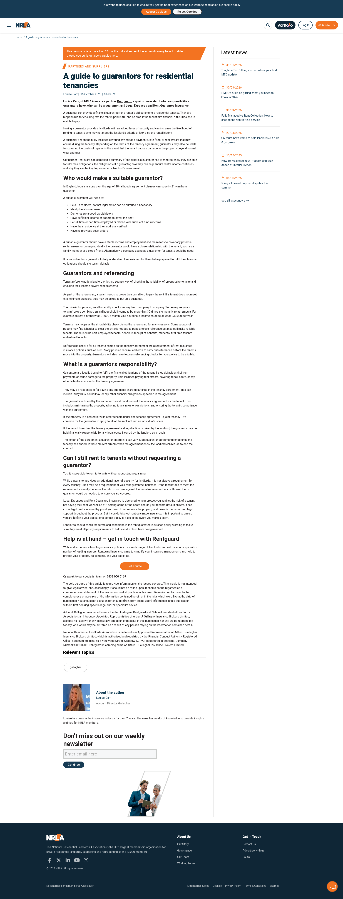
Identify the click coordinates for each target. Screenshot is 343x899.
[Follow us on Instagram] (86, 860)
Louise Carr (103, 697)
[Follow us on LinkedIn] (68, 860)
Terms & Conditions (255, 885)
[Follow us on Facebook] (49, 860)
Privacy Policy (233, 885)
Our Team (183, 857)
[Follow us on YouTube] (77, 860)
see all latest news (233, 200)
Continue (74, 764)
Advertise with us (253, 850)
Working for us (186, 863)
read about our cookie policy (222, 5)
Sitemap (274, 885)
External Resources (198, 885)
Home (19, 37)
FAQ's (246, 857)
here (114, 55)
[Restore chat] (332, 886)
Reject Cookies (187, 11)
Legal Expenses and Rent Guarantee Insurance (92, 500)
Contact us (249, 844)
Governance (184, 850)
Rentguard (124, 101)
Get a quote (135, 566)
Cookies (217, 885)
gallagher (75, 667)
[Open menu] (9, 25)
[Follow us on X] (59, 860)
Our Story (183, 844)
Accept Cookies (156, 11)
